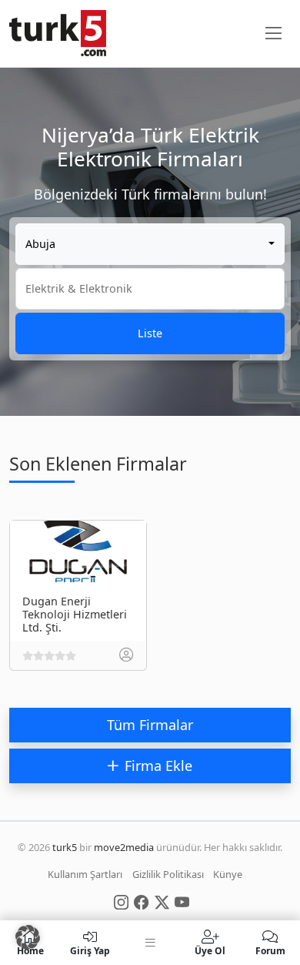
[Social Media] (121, 901)
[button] (27, 937)
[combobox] (150, 244)
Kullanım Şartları (85, 874)
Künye (227, 874)
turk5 (64, 847)
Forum (270, 950)
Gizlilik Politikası (168, 874)
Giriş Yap (90, 950)
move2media (124, 847)
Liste (150, 333)
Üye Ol (210, 950)
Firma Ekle (158, 765)
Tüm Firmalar (150, 724)
